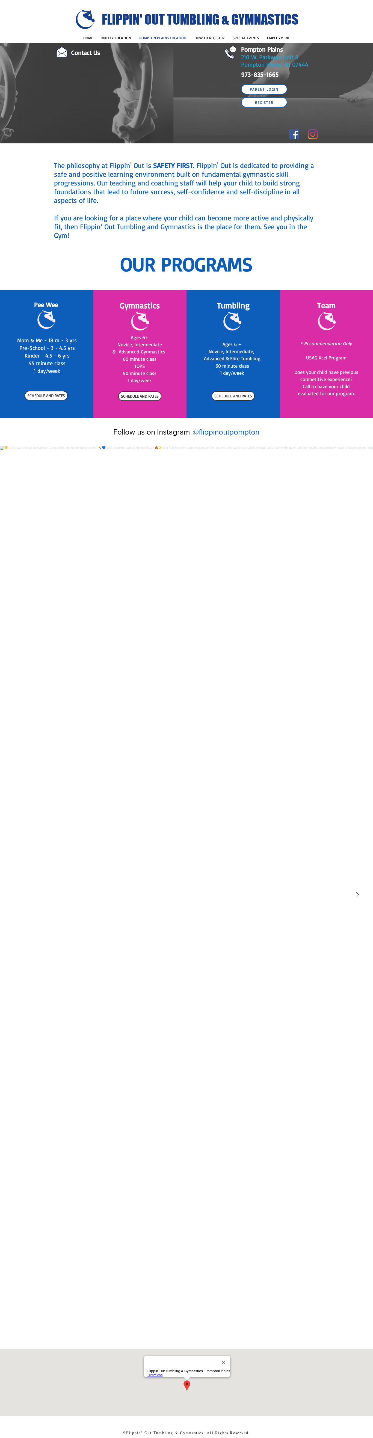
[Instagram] (313, 134)
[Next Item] (357, 895)
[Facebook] (294, 134)
